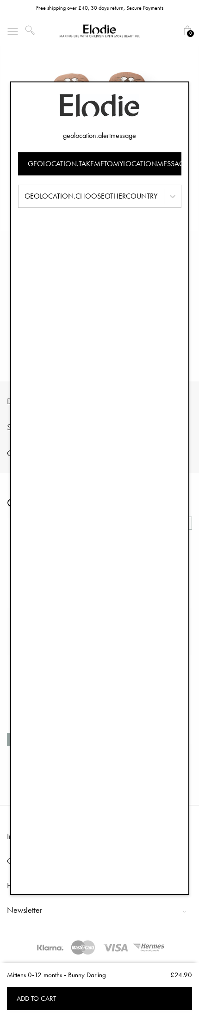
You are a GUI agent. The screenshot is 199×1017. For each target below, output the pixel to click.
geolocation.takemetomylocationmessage (104, 163)
